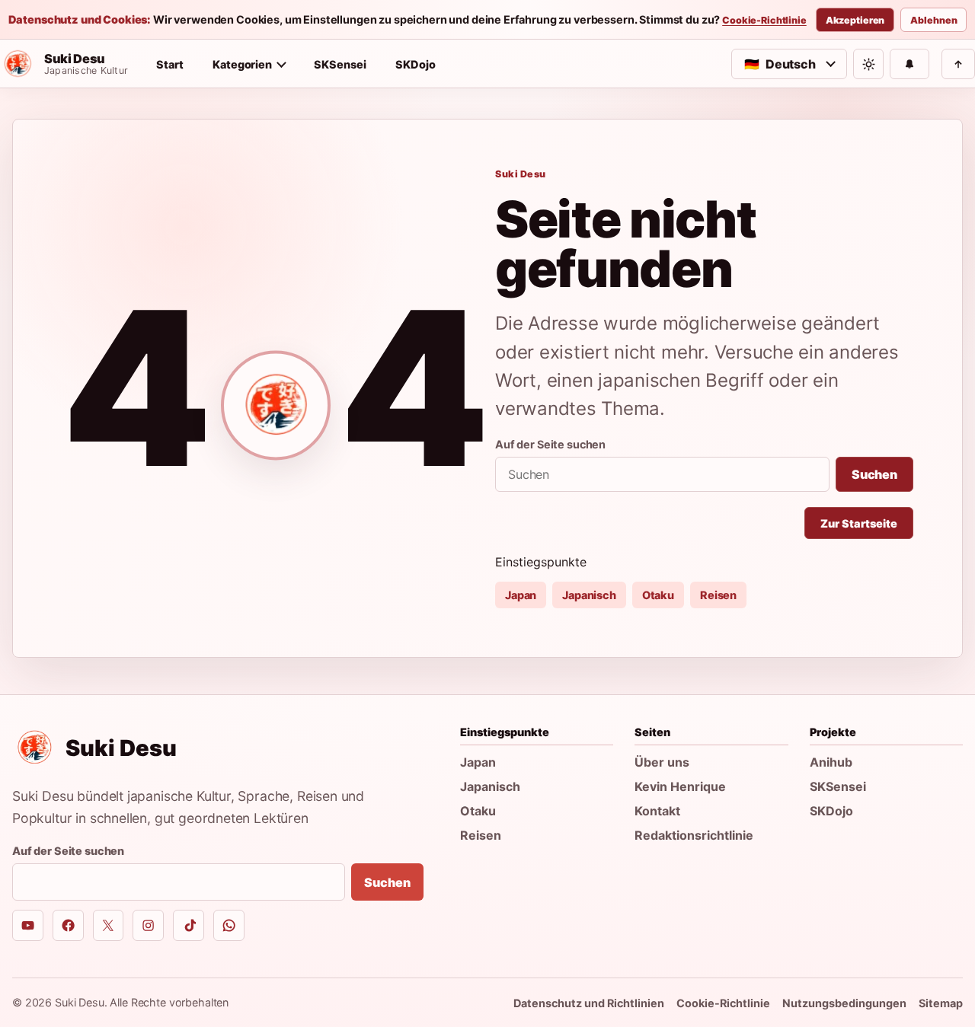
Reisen (718, 594)
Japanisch (589, 594)
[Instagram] (148, 925)
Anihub (831, 762)
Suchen (874, 474)
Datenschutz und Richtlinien (588, 1003)
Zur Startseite (858, 523)
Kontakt (657, 810)
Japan (520, 594)
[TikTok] (188, 925)
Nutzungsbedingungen (844, 1003)
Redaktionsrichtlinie (694, 835)
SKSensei (340, 64)
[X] (108, 925)
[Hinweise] (909, 64)
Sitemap (941, 1003)
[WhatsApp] (229, 925)
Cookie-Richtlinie (764, 20)
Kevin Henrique (680, 786)
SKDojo (415, 64)
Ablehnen (933, 20)
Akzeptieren (855, 20)
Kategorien (242, 64)
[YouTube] (27, 925)
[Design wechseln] (868, 64)
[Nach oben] (958, 64)
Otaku (658, 594)
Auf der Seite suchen (550, 444)
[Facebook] (68, 925)
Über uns (662, 762)
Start (170, 64)
